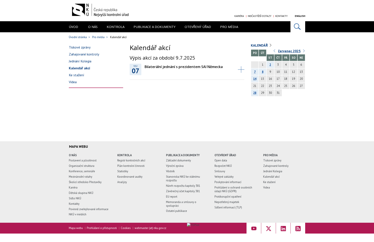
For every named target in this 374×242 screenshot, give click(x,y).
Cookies (126, 228)
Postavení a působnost (83, 160)
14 (254, 79)
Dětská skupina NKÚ (81, 193)
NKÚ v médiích (77, 214)
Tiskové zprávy (79, 47)
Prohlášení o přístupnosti (102, 228)
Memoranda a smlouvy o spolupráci (181, 204)
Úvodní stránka (78, 37)
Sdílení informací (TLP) (228, 207)
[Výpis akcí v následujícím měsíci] (304, 52)
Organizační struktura (81, 166)
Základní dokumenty (178, 160)
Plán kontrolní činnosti (131, 166)
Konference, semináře (82, 171)
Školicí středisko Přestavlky (85, 182)
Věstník (170, 171)
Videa (73, 82)
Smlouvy (219, 171)
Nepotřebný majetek (226, 202)
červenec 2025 (289, 51)
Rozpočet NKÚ (223, 166)
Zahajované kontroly (84, 54)
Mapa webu (76, 228)
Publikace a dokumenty (155, 26)
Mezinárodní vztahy (80, 177)
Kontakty (281, 16)
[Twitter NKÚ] (268, 228)
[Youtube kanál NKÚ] (254, 228)
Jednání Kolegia (80, 61)
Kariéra (239, 16)
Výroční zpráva (175, 166)
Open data (220, 160)
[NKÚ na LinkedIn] (283, 228)
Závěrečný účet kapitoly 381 (183, 191)
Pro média (229, 26)
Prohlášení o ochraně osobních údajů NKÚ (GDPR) (233, 189)
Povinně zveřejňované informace (88, 209)
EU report (171, 196)
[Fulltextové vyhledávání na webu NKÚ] (297, 26)
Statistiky (122, 171)
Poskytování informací (227, 182)
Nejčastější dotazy (259, 16)
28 (254, 93)
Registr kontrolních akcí (131, 160)
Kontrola (115, 26)
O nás (93, 26)
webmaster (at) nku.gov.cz (150, 228)
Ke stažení (76, 75)
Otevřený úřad (198, 26)
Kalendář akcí (79, 68)
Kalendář (259, 45)
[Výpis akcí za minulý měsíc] (275, 52)
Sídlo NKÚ (75, 198)
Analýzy (122, 182)
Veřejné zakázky (224, 177)
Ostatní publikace (176, 211)
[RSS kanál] (298, 228)
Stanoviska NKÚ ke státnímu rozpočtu (183, 178)
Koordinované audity (129, 177)
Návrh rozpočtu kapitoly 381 (183, 186)
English (300, 16)
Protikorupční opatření (227, 196)
